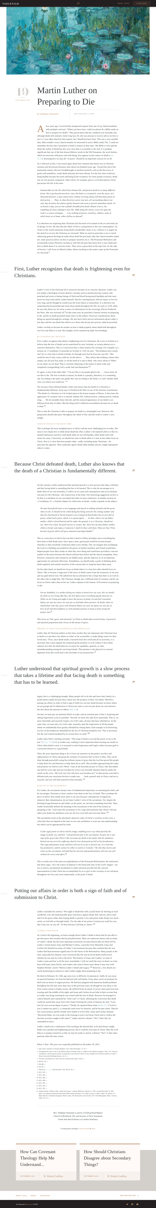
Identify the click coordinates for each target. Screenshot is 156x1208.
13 (66, 854)
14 (94, 924)
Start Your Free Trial (128, 1195)
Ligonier (29, 1204)
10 (89, 733)
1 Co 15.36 (48, 1069)
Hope (92, 114)
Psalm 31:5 (103, 1005)
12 (108, 812)
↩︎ (86, 1048)
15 (91, 967)
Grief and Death (81, 114)
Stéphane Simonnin (49, 114)
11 (84, 779)
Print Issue (123, 3)
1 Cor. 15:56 (48, 742)
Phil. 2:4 (73, 709)
